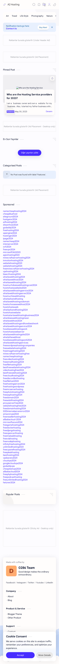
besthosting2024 (11, 455)
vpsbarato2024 (10, 457)
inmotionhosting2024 (13, 260)
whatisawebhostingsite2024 (16, 334)
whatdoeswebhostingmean (16, 318)
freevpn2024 (9, 249)
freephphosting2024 (12, 474)
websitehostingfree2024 (14, 405)
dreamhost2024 (10, 224)
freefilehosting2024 (12, 364)
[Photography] (37, 15)
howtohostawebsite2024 (14, 287)
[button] (44, 4)
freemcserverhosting (13, 389)
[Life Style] (24, 15)
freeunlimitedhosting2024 (15, 479)
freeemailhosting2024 (13, 361)
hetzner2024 (9, 482)
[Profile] (49, 4)
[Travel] (14, 15)
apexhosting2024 (11, 255)
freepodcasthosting (12, 477)
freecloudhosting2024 (13, 375)
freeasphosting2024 (12, 394)
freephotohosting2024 (13, 392)
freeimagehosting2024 (14, 351)
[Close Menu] (52, 27)
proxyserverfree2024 (13, 403)
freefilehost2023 (11, 381)
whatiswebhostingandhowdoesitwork (20, 323)
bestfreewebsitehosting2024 (16, 367)
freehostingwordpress (13, 386)
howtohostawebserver (13, 331)
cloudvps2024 (9, 460)
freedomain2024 (11, 397)
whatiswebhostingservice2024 (17, 326)
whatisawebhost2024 (13, 279)
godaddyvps (9, 466)
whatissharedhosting (13, 298)
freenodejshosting (11, 441)
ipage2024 (8, 238)
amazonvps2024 (11, 414)
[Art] (7, 15)
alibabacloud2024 (11, 471)
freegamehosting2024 (13, 425)
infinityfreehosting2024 (14, 444)
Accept (20, 654)
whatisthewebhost (12, 337)
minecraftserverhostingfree (16, 353)
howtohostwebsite (12, 312)
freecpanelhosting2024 (14, 449)
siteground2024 (10, 216)
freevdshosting (10, 438)
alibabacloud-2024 (12, 419)
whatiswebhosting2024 (14, 276)
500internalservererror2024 (16, 411)
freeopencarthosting (13, 433)
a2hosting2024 (10, 222)
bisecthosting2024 (12, 274)
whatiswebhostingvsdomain (16, 301)
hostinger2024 (10, 235)
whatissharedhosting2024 (15, 309)
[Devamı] (49, 111)
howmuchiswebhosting (14, 296)
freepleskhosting (11, 452)
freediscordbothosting (13, 378)
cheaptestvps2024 (12, 468)
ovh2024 (7, 246)
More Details (44, 654)
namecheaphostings (13, 356)
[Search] (34, 4)
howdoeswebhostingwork (15, 329)
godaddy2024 (9, 227)
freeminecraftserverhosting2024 (18, 268)
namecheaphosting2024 (14, 211)
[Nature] (49, 15)
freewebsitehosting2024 (14, 348)
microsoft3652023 (12, 252)
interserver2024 (10, 244)
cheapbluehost (10, 213)
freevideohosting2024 (13, 359)
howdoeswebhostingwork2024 (17, 340)
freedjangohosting (12, 430)
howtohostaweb (10, 307)
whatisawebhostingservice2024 (18, 290)
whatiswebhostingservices (15, 342)
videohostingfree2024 (13, 370)
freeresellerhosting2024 (14, 416)
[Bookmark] (39, 4)
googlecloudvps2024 (13, 463)
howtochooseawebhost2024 (16, 304)
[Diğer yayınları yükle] (29, 153)
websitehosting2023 (12, 263)
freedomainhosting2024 (14, 408)
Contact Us (11, 28)
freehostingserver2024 (14, 383)
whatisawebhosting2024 (14, 282)
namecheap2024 (11, 241)
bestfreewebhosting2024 (15, 372)
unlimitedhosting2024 (13, 446)
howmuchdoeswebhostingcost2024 (20, 285)
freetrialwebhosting (12, 435)
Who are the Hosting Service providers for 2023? (29, 96)
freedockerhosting (12, 427)
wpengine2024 (10, 233)
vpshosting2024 (10, 271)
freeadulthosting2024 (13, 400)
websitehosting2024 (12, 266)
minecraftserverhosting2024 (16, 257)
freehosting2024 (11, 230)
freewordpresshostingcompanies (19, 345)
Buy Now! (43, 27)
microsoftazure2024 (12, 422)
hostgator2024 (10, 219)
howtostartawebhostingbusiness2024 (21, 315)
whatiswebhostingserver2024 (17, 293)
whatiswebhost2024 (12, 320)
